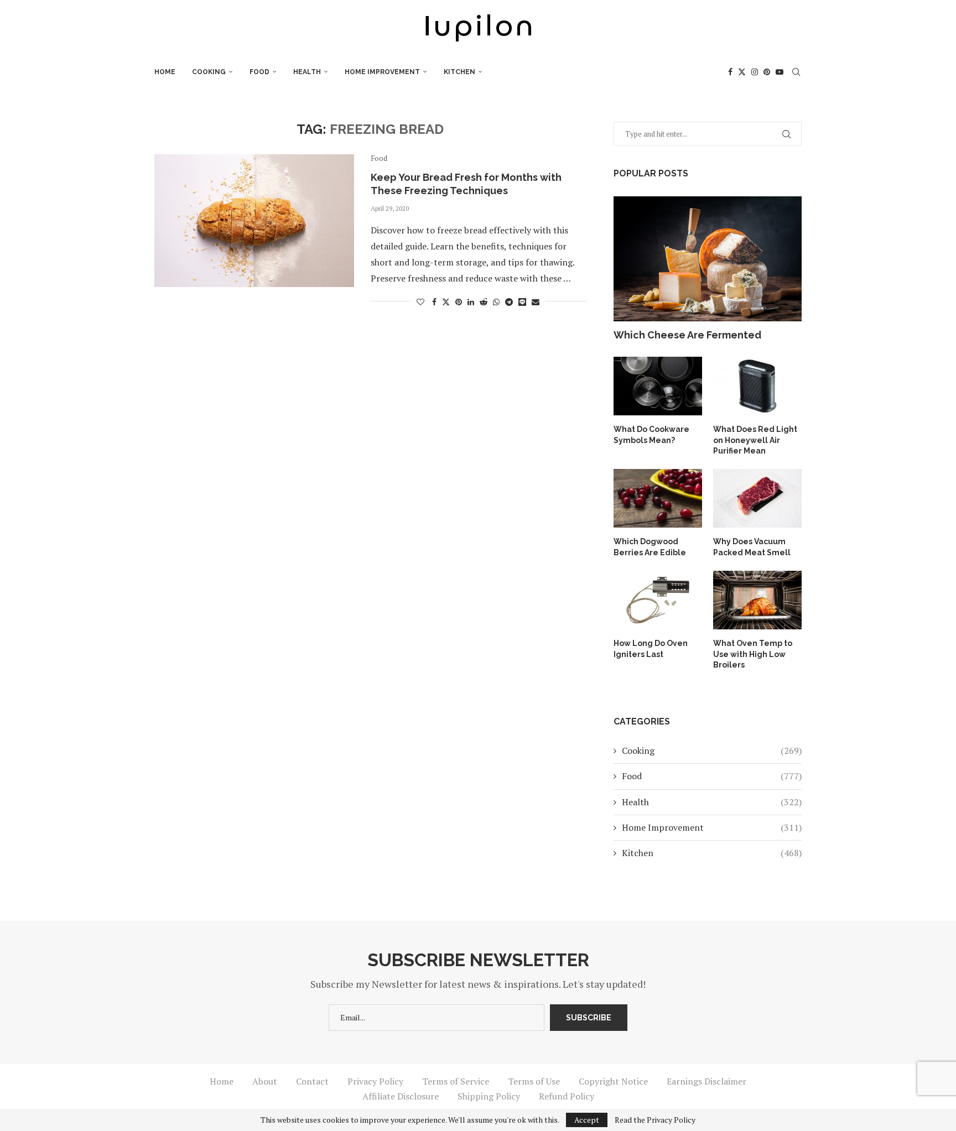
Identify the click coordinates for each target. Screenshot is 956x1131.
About (264, 1081)
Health (307, 72)
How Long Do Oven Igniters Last (651, 649)
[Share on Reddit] (483, 301)
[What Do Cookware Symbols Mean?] (658, 386)
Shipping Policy (489, 1096)
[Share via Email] (535, 301)
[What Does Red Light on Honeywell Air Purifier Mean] (757, 386)
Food (259, 72)
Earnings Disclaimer (706, 1081)
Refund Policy (566, 1096)
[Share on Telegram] (509, 301)
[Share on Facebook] (434, 301)
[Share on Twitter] (446, 301)
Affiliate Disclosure (400, 1096)
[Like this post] (420, 301)
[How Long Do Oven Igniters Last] (658, 600)
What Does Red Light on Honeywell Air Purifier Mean (755, 440)
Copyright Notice (613, 1081)
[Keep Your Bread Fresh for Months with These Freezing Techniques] (254, 220)
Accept (586, 1119)
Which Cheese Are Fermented (687, 335)
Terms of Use (534, 1081)
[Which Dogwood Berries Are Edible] (658, 498)
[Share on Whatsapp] (496, 301)
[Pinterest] (766, 72)
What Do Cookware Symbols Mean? (651, 435)
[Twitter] (742, 72)
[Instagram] (754, 72)
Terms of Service (455, 1081)
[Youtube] (779, 72)
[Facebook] (730, 72)
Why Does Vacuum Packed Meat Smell (752, 547)
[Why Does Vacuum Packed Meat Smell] (757, 498)
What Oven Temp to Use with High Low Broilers (752, 654)
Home (164, 72)
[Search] (796, 72)
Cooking (209, 72)
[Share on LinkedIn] (470, 301)
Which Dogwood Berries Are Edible (650, 547)
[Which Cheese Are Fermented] (708, 259)
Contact (312, 1081)
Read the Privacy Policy (655, 1120)
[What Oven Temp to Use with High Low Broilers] (757, 600)
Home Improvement (382, 72)
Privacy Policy (375, 1081)
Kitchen (459, 72)
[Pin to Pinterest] (458, 301)
